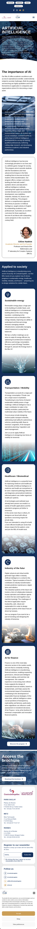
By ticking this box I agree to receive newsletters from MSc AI (18, 860)
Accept (18, 913)
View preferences (18, 924)
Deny (18, 919)
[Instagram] (17, 10)
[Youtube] (20, 10)
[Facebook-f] (13, 10)
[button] (34, 893)
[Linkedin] (23, 10)
